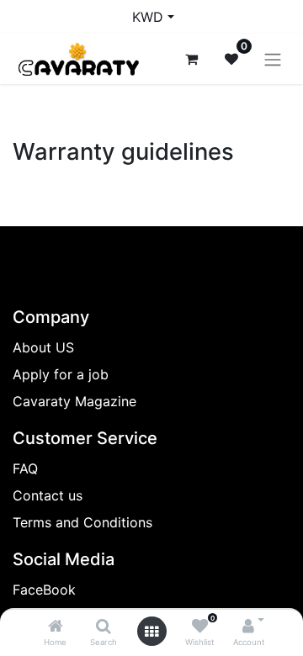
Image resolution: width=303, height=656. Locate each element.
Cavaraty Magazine (74, 401)
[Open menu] (151, 632)
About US (43, 347)
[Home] (55, 626)
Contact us (47, 495)
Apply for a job (61, 374)
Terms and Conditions (82, 522)
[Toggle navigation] (272, 58)
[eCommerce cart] (191, 59)
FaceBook (44, 589)
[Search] (103, 626)
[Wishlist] (200, 626)
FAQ (25, 468)
